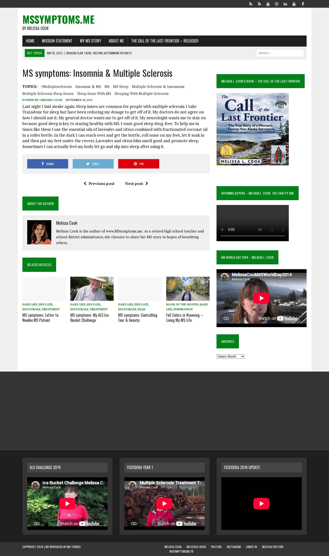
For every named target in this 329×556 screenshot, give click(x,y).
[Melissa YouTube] (294, 3)
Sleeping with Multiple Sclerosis (142, 93)
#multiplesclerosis (56, 86)
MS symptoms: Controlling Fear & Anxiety (137, 317)
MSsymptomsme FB (181, 551)
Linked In (251, 547)
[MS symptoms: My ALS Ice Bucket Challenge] (92, 297)
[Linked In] (285, 3)
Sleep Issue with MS (94, 93)
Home (30, 41)
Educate (46, 304)
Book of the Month (182, 304)
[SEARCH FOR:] (280, 52)
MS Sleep (120, 86)
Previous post (101, 183)
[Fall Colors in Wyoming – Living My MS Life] (188, 297)
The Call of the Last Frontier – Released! (164, 41)
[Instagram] (277, 3)
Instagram (234, 547)
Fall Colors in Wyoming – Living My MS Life (184, 317)
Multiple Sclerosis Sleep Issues (48, 93)
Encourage (31, 309)
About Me (116, 41)
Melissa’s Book (196, 547)
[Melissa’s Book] (259, 3)
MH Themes (74, 547)
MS (107, 86)
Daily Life (30, 304)
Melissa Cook (51, 100)
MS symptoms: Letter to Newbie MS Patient (40, 317)
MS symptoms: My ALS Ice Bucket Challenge (89, 317)
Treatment (51, 309)
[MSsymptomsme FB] (303, 3)
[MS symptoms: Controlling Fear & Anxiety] (140, 297)
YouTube (216, 547)
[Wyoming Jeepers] (268, 3)
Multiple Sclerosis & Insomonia (158, 86)
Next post (134, 183)
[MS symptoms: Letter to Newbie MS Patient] (44, 297)
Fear (141, 309)
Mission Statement (57, 41)
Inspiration (183, 309)
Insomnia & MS (88, 86)
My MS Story (90, 41)
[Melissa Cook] (251, 3)
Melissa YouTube (272, 547)
